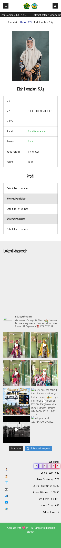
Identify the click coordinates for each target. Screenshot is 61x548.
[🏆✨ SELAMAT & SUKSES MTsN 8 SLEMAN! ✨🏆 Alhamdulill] (16, 401)
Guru (30, 141)
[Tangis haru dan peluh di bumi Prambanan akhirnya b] (44, 401)
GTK (30, 22)
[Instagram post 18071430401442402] (44, 429)
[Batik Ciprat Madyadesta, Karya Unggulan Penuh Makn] (16, 345)
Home (23, 22)
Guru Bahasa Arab (37, 131)
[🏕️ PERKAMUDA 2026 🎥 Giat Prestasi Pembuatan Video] (16, 429)
